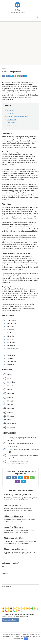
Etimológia (10, 113)
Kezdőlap (4, 68)
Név (4, 566)
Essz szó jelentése (12, 505)
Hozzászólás (6, 587)
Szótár (17, 10)
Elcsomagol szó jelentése (15, 549)
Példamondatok (12, 126)
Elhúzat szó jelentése (13, 538)
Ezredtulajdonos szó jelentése (17, 494)
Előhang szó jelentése (13, 516)
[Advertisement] (20, 43)
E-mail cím (6, 573)
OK (26, 638)
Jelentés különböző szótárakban (17, 116)
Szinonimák (11, 123)
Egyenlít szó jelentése (13, 527)
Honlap (4, 580)
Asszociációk (11, 119)
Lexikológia (10, 110)
